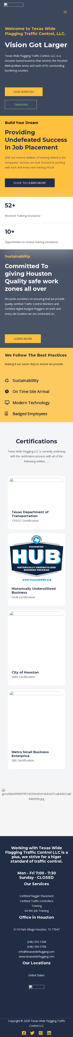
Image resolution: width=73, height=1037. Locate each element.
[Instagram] (41, 1033)
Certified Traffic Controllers (36, 901)
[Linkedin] (49, 1033)
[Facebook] (24, 1033)
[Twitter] (32, 1033)
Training (37, 906)
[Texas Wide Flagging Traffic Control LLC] (13, 12)
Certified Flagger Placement (37, 896)
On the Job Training (37, 910)
